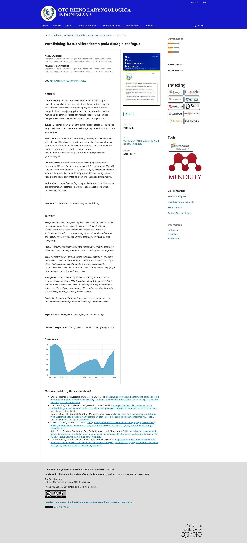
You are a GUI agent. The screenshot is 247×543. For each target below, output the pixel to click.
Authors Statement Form (179, 213)
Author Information (87, 25)
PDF (129, 114)
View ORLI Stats (61, 507)
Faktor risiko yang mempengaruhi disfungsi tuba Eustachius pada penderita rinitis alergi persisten (103, 415)
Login (204, 2)
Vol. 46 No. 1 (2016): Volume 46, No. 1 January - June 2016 (88, 35)
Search (200, 25)
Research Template (177, 196)
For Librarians (174, 238)
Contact (150, 25)
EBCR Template (175, 207)
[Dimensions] (176, 102)
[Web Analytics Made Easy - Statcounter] (49, 507)
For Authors (173, 234)
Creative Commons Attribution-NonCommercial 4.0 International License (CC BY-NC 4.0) (88, 502)
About (68, 25)
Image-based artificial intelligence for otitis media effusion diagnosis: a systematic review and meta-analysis (103, 441)
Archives (57, 25)
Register (194, 2)
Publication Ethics (111, 25)
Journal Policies (132, 25)
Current (44, 25)
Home (47, 35)
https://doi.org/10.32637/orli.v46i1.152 (68, 80)
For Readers (173, 230)
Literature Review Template (181, 202)
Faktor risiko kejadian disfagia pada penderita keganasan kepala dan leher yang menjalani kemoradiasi (104, 432)
